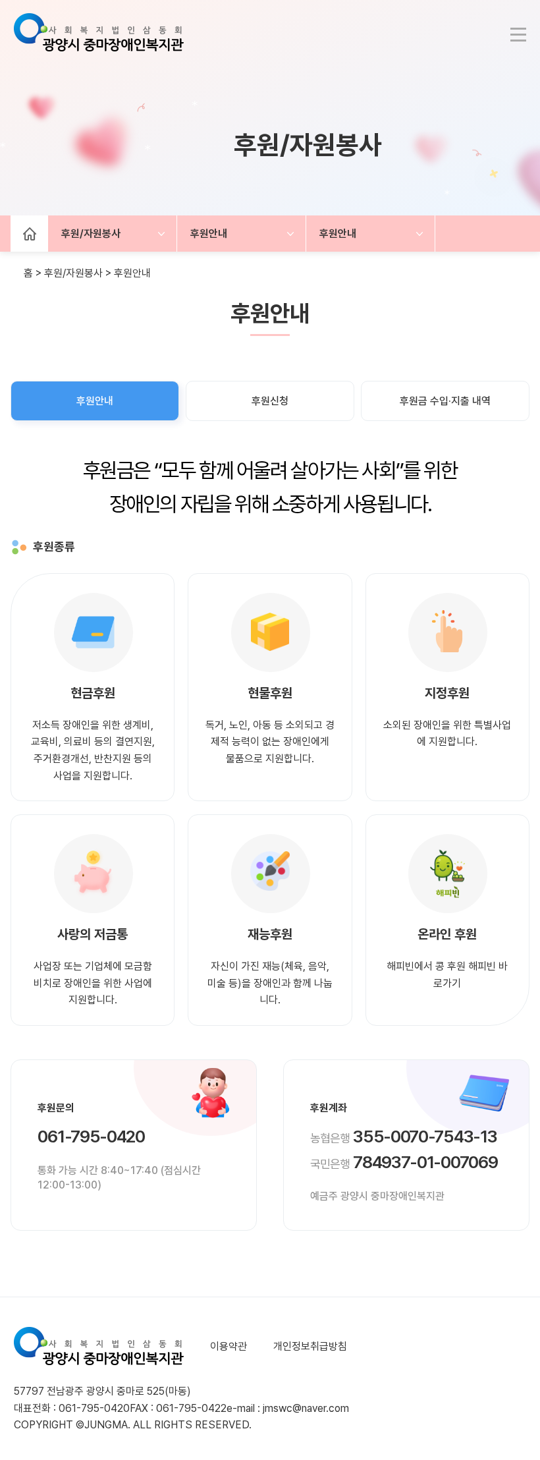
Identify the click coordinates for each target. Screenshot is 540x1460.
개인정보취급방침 (310, 1346)
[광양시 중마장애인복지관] (99, 39)
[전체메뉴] (518, 34)
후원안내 (208, 233)
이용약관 (228, 1346)
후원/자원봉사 (91, 233)
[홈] (29, 233)
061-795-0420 (91, 1136)
